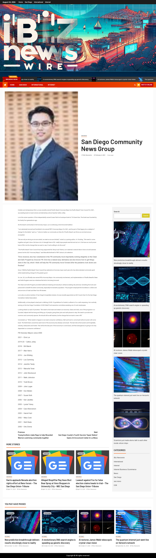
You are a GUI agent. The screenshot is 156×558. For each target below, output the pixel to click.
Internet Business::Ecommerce (125, 469)
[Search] (135, 85)
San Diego (28, 2)
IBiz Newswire (87, 155)
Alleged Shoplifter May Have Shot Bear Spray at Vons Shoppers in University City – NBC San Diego (56, 483)
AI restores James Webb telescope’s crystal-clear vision (92, 79)
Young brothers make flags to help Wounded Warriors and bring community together (35, 435)
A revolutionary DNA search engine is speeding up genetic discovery (41, 79)
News (116, 473)
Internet (48, 2)
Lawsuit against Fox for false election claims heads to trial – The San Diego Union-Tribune (92, 483)
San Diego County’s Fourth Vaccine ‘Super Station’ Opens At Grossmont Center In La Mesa (78, 435)
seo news (117, 481)
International (38, 2)
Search (116, 212)
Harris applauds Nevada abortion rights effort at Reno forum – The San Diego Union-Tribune (21, 483)
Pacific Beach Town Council (35, 270)
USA (115, 485)
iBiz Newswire (119, 458)
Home (21, 2)
